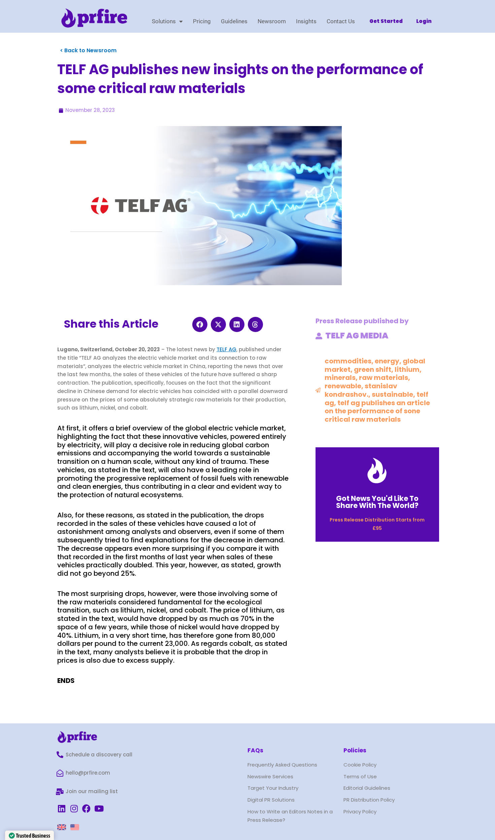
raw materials (383, 377)
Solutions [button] (164, 21)
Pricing (202, 21)
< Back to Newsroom (88, 50)
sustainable (392, 394)
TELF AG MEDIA (356, 335)
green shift (372, 369)
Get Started (386, 21)
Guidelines (234, 21)
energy (387, 361)
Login (424, 21)
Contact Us (341, 21)
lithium (407, 369)
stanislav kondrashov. (361, 390)
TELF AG (226, 349)
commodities (348, 361)
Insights (306, 21)
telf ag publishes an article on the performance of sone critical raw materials (377, 411)
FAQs (255, 750)
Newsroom (272, 21)
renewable (343, 386)
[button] (199, 324)
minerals (340, 377)
